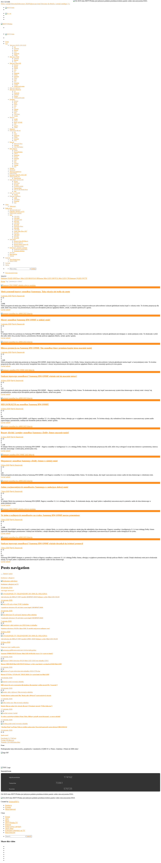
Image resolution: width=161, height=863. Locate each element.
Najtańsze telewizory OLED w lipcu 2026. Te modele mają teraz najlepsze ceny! (25, 628)
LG (15, 47)
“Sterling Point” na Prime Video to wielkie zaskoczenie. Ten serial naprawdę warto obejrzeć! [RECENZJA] (34, 727)
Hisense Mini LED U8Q (46, 278)
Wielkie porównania (19, 86)
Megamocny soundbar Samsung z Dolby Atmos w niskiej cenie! (29, 461)
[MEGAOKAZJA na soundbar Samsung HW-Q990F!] (16, 398)
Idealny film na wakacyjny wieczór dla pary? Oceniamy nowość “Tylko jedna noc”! (26, 706)
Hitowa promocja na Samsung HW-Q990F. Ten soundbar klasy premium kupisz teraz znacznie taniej (46, 348)
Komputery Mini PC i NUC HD (18, 175)
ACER (16, 119)
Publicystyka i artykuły (16, 213)
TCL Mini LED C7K (62, 278)
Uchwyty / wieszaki (15, 193)
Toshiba (16, 84)
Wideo (7, 204)
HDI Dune (17, 183)
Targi (11, 215)
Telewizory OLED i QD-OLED (18, 45)
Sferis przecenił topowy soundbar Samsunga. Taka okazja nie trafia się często (35, 291)
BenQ (15, 102)
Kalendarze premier (19, 246)
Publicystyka (8, 208)
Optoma (16, 109)
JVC (15, 70)
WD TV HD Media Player (21, 189)
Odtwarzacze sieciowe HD (16, 180)
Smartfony (12, 129)
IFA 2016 (16, 238)
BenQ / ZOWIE (18, 122)
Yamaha (16, 165)
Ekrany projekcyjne (15, 176)
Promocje (7, 258)
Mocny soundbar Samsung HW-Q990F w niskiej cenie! (25, 320)
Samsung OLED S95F (9, 278)
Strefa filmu (13, 239)
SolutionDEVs (14, 802)
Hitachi (16, 66)
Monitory (12, 117)
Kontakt (8, 807)
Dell (15, 124)
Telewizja (14, 4)
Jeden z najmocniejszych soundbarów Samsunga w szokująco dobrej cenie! (34, 487)
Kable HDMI (13, 173)
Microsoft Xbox (18, 143)
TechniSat (16, 83)
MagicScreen (17, 178)
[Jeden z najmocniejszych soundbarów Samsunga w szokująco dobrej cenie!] (16, 481)
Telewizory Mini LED (15, 63)
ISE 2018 (16, 228)
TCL (15, 61)
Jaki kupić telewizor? (15, 210)
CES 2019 (16, 223)
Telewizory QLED (14, 57)
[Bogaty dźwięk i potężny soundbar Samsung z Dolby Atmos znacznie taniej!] (16, 426)
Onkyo (16, 153)
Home (3, 281)
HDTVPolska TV (11, 823)
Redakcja (8, 805)
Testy (6, 43)
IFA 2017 (16, 233)
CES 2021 (16, 216)
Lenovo (16, 125)
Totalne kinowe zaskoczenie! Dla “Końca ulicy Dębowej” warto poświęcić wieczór (26, 695)
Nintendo (16, 145)
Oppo (15, 134)
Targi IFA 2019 (18, 220)
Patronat (12, 256)
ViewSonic (17, 114)
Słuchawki (12, 170)
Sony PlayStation (18, 147)
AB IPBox (17, 199)
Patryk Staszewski (18, 296)
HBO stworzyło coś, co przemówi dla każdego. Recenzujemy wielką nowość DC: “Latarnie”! (29, 685)
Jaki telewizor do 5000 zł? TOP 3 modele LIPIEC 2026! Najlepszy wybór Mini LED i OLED (29, 639)
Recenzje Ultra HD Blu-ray (21, 241)
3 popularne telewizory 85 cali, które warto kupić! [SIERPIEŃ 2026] (22, 607)
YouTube (7, 263)
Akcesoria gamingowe (15, 171)
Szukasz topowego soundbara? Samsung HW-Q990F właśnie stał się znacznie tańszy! (39, 376)
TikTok (7, 265)
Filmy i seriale (6, 4)
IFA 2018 (16, 224)
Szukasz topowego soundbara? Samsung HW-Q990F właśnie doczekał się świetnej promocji (42, 543)
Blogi (7, 821)
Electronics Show (18, 226)
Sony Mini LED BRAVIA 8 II (27, 278)
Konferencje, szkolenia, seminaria (18, 247)
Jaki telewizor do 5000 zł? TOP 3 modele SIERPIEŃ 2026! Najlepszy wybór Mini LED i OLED (30, 597)
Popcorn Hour (17, 188)
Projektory (12, 99)
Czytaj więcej (5, 310)
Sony (15, 52)
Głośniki (12, 168)
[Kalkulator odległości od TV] (9, 581)
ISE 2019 (16, 221)
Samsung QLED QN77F (78, 278)
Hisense (16, 50)
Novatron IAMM (18, 186)
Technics (16, 163)
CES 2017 (16, 234)
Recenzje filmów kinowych (21, 244)
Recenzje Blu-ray (18, 242)
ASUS (16, 120)
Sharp (15, 78)
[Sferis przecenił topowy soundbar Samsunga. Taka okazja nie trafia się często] (18, 285)
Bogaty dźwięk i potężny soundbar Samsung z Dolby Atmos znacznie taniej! (35, 432)
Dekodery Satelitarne (15, 196)
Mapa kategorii (10, 809)
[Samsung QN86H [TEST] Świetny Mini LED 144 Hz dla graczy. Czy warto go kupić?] (18, 650)
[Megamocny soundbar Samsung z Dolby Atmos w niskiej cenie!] (17, 454)
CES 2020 (16, 218)
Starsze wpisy (7, 574)
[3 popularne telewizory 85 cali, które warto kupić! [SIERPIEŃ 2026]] (14, 604)
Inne (15, 166)
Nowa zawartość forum (11, 273)
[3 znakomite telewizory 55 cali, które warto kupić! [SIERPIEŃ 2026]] (19, 615)
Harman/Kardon (18, 152)
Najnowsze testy (34, 4)
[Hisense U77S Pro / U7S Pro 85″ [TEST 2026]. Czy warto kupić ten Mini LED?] (20, 671)
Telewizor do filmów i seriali (50, 4)
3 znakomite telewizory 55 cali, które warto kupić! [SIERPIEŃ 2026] (22, 618)
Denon (16, 150)
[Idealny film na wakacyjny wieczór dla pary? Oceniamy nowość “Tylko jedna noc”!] (14, 703)
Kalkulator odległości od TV (17, 211)
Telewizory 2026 (23, 4)
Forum (7, 41)
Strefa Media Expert (15, 259)
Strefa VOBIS (13, 261)
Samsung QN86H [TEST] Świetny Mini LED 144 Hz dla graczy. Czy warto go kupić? (27, 653)
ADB (15, 198)
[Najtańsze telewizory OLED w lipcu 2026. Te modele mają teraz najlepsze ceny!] (19, 625)
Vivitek (16, 116)
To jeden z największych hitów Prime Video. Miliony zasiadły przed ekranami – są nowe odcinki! (30, 716)
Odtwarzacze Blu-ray (15, 130)
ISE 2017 (16, 236)
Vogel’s (16, 194)
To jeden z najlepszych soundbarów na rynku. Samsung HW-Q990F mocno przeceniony (40, 515)
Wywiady (12, 252)
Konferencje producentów (20, 249)
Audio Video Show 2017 (20, 231)
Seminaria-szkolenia (19, 251)
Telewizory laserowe (15, 88)
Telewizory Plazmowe (15, 89)
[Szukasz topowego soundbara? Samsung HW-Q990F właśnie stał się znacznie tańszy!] (17, 370)
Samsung (16, 48)
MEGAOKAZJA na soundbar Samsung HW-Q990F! (25, 404)
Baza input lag (13, 254)
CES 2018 (16, 229)
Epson (15, 104)
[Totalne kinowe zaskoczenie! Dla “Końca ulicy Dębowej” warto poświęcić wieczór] (17, 692)
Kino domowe (13, 148)
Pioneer (16, 96)
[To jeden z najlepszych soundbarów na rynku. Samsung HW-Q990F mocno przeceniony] (18, 509)
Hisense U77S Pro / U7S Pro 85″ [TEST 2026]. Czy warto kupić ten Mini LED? (25, 674)
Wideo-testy (13, 206)
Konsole (12, 142)
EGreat (16, 181)
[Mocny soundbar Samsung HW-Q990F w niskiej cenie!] (16, 313)
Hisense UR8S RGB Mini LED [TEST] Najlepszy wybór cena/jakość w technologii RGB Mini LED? (31, 664)
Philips (16, 55)
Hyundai (16, 184)
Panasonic (16, 53)
